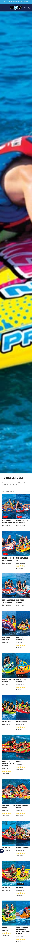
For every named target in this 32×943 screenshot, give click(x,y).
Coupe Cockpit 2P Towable (8, 559)
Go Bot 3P (6, 848)
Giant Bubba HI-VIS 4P (8, 807)
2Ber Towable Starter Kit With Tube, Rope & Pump (23, 931)
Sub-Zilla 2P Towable (21, 601)
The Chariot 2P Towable (8, 681)
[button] (3, 8)
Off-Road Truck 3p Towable (8, 601)
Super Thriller (22, 848)
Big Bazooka (7, 722)
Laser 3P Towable (20, 639)
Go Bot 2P (6, 888)
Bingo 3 (19, 762)
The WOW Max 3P (22, 559)
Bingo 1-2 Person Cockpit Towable (8, 764)
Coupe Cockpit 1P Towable (22, 522)
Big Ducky (20, 888)
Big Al (4, 927)
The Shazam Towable (21, 681)
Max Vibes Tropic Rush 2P (8, 522)
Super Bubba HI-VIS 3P (23, 807)
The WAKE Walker (6, 639)
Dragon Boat (21, 722)
